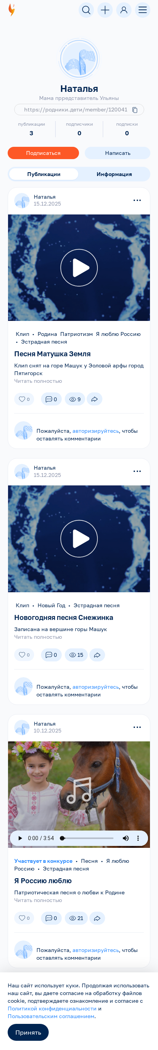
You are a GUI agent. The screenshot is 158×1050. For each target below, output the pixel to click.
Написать (117, 153)
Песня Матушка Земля (52, 353)
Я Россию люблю (43, 880)
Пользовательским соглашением (51, 1016)
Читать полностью (38, 380)
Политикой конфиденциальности (52, 1008)
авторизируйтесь (95, 430)
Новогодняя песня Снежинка (63, 617)
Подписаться (43, 153)
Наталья (45, 196)
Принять (28, 1032)
